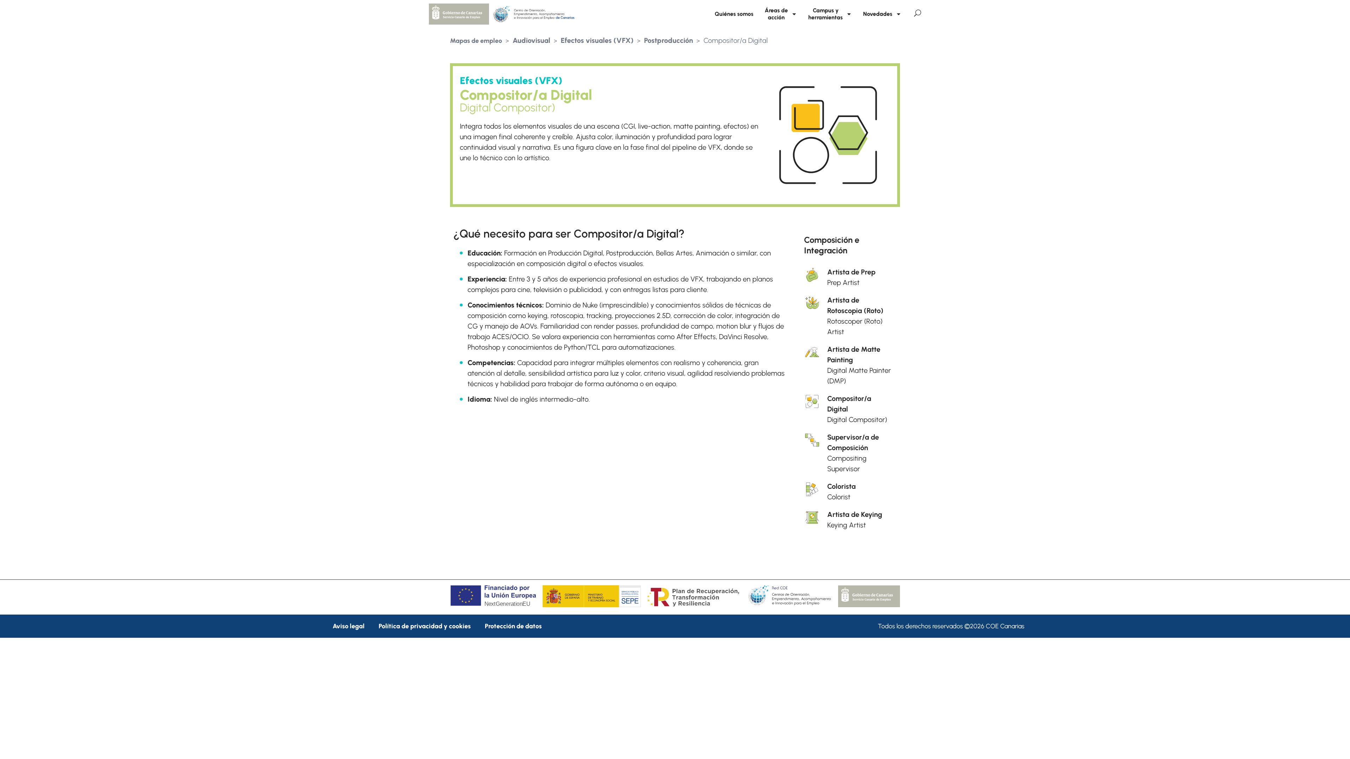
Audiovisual (531, 40)
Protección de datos (513, 626)
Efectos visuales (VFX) (597, 40)
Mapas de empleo (476, 41)
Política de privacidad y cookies (425, 626)
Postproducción (668, 40)
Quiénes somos (734, 14)
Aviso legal (349, 626)
